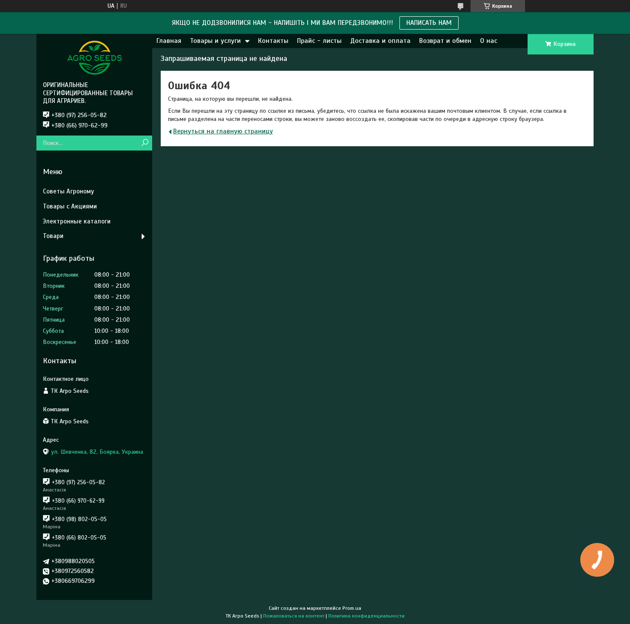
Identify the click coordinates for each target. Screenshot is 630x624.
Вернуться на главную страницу (223, 131)
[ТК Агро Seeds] (94, 57)
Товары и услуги (215, 40)
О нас (488, 40)
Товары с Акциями (70, 206)
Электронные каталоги (77, 221)
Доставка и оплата (380, 40)
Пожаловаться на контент (293, 616)
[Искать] (144, 143)
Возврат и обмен (445, 40)
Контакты (273, 40)
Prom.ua (351, 608)
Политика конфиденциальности (366, 616)
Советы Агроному (68, 191)
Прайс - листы (319, 40)
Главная (168, 40)
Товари (53, 236)
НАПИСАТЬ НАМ (429, 22)
